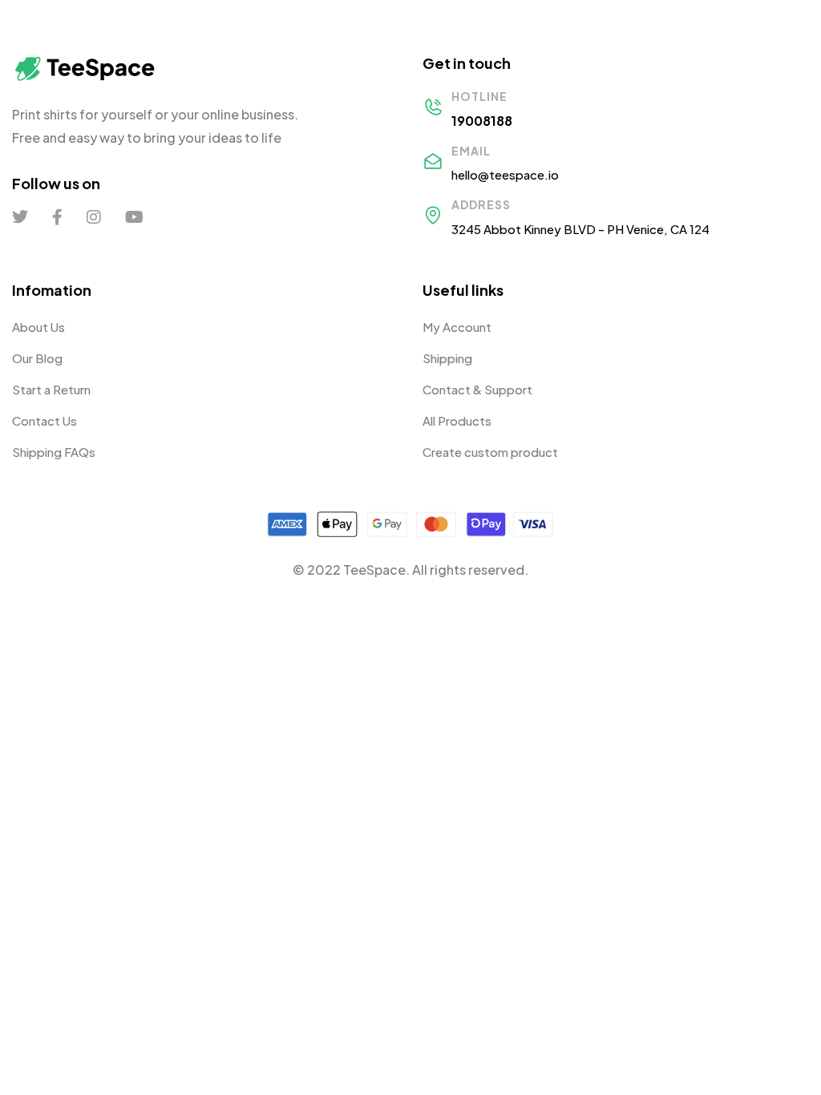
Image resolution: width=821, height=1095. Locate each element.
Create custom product (490, 451)
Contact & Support (477, 389)
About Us (38, 326)
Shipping (447, 358)
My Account (457, 326)
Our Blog (37, 358)
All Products (457, 420)
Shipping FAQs (53, 451)
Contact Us (44, 420)
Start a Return (51, 389)
